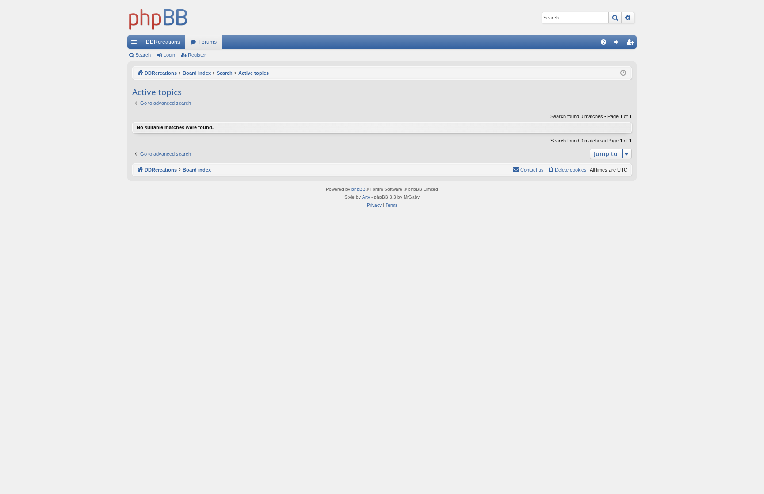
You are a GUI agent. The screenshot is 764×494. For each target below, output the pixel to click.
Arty (366, 197)
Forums (208, 42)
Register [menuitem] (632, 44)
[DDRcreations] (158, 17)
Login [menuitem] (618, 44)
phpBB (358, 189)
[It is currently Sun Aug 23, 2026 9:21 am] (623, 73)
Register (197, 54)
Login (169, 54)
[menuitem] (603, 42)
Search (143, 54)
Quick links (136, 44)
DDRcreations (163, 42)
